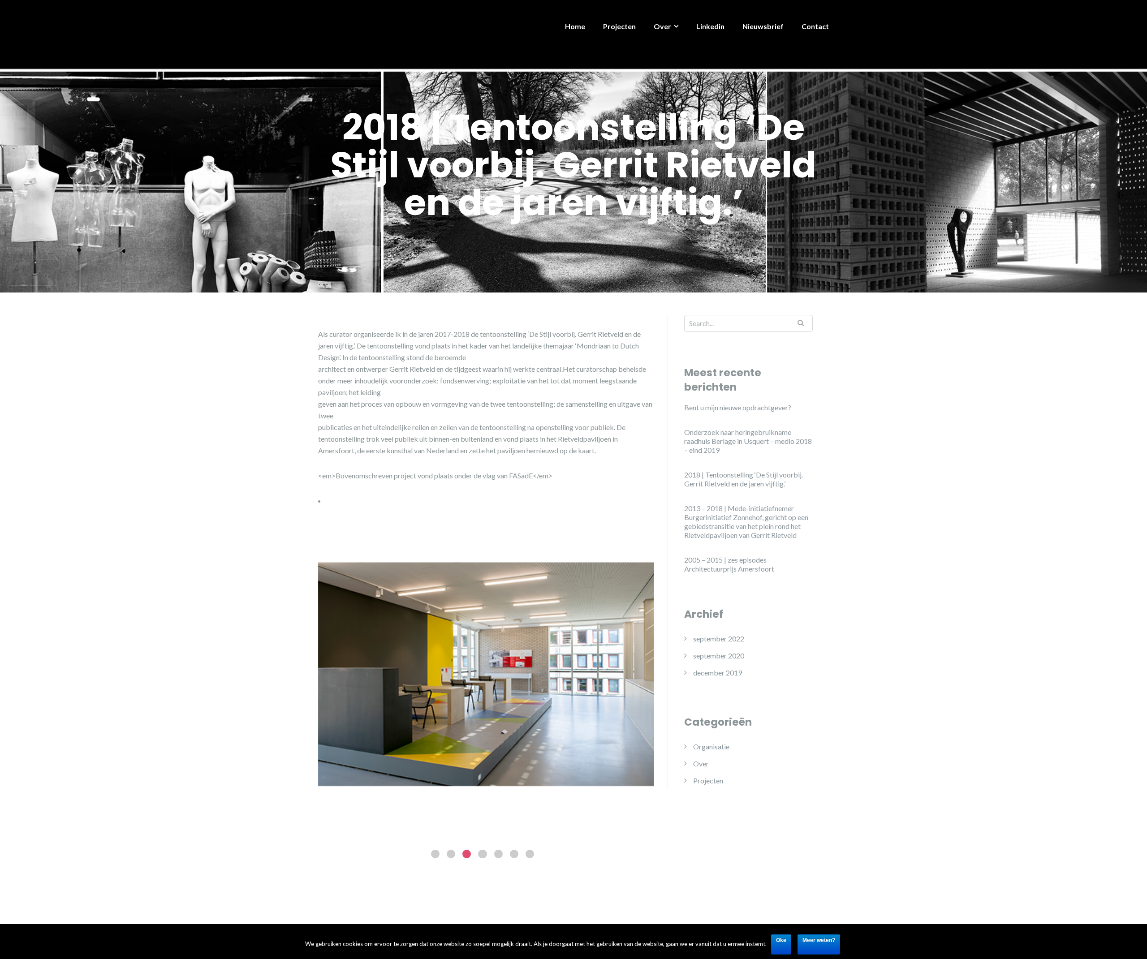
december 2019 (717, 672)
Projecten (619, 26)
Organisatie (711, 746)
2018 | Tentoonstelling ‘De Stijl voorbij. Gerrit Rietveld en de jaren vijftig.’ (743, 479)
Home (575, 26)
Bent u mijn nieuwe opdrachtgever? (737, 407)
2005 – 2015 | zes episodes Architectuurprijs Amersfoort (729, 564)
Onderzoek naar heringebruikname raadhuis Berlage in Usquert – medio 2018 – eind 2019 (748, 441)
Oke (781, 940)
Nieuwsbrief (763, 26)
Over (662, 26)
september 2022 (718, 638)
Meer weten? (818, 940)
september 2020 (718, 655)
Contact (815, 26)
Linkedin (710, 26)
